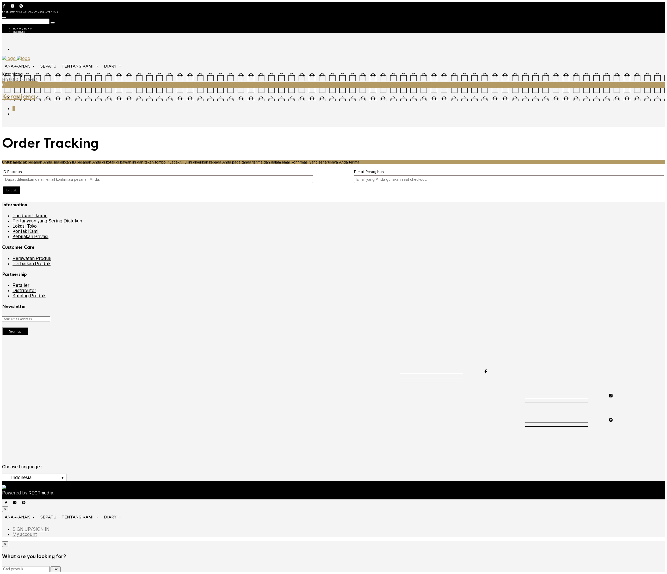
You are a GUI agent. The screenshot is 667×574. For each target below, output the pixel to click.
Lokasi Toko (25, 226)
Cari (56, 569)
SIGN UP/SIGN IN (23, 28)
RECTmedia (40, 493)
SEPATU (48, 66)
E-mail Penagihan (369, 172)
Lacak (11, 190)
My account (18, 32)
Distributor (24, 290)
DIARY (110, 66)
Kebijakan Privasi (30, 236)
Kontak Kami (26, 231)
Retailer (21, 285)
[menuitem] (34, 477)
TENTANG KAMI (77, 66)
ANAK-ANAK (17, 66)
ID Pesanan (12, 172)
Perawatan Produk (32, 258)
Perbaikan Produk (32, 263)
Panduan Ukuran (30, 215)
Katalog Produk (29, 295)
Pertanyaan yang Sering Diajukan (47, 220)
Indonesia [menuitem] (21, 477)
